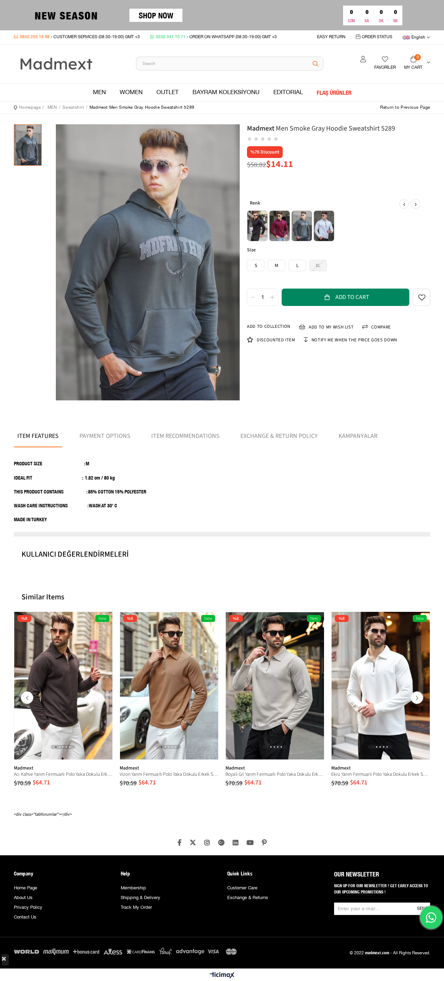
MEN (99, 92)
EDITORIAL (288, 92)
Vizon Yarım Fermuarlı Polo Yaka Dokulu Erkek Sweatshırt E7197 (169, 774)
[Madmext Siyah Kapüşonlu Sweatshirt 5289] (257, 225)
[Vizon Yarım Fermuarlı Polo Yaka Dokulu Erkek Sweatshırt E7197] (169, 685)
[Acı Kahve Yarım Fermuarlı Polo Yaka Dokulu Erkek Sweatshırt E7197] (63, 685)
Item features (38, 436)
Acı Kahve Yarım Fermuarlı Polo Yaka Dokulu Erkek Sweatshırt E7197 (63, 774)
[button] (56, 747)
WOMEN (131, 92)
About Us (23, 897)
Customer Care (242, 887)
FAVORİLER (385, 67)
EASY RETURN (331, 37)
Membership (133, 887)
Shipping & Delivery (140, 897)
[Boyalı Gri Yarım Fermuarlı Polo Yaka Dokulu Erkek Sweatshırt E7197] (275, 685)
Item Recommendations (185, 436)
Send (422, 908)
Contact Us (25, 917)
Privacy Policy (28, 907)
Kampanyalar (358, 436)
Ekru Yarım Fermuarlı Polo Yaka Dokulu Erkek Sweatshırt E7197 (380, 774)
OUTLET (167, 92)
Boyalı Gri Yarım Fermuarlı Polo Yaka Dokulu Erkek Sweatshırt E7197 (274, 774)
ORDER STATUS (377, 37)
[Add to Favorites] (421, 297)
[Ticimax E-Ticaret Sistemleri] (222, 975)
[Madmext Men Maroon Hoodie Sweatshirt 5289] (279, 225)
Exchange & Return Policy (279, 436)
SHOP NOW (156, 15)
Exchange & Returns (247, 897)
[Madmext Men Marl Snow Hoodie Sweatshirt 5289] (324, 225)
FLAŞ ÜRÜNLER (334, 92)
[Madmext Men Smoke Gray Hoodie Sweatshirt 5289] (301, 225)
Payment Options (104, 436)
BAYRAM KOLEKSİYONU (226, 92)
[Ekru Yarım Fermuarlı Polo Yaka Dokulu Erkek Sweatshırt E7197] (381, 685)
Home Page (25, 887)
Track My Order (136, 907)
